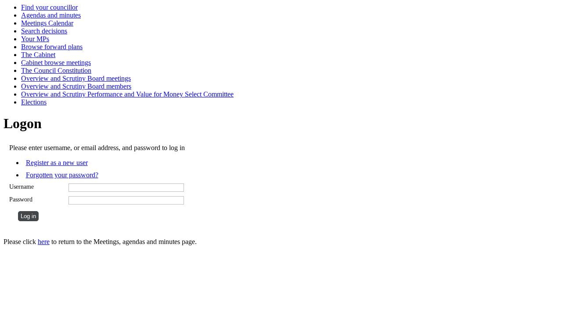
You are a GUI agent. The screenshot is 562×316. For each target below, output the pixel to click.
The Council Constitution (56, 70)
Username (21, 186)
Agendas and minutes (51, 15)
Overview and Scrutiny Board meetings (76, 78)
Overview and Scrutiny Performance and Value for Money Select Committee (127, 94)
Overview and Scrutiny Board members (76, 86)
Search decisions (44, 31)
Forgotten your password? (62, 175)
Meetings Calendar (47, 23)
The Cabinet (38, 54)
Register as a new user (57, 162)
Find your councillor (49, 7)
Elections (34, 102)
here (44, 241)
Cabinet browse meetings (56, 62)
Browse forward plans (52, 46)
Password (20, 199)
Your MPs (35, 39)
